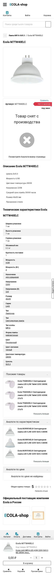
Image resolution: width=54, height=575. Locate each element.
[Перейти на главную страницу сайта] (22, 4)
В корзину (28, 563)
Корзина (47, 15)
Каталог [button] (7, 537)
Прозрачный (11, 342)
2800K (8, 357)
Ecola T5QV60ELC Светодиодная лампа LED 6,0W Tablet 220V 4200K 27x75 (32, 395)
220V (8, 284)
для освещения (12, 277)
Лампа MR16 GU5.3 (17, 35)
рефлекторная (12, 335)
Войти (27, 15)
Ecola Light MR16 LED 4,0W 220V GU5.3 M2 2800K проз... (32, 551)
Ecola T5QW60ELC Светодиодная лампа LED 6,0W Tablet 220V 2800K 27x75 (32, 384)
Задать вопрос (53, 287)
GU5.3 (8, 364)
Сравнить (7, 571)
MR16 (8, 328)
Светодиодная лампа (15, 321)
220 (7, 292)
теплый (9, 350)
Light (8, 306)
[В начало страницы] (48, 569)
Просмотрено (37, 571)
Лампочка (10, 313)
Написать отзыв (41, 491)
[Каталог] (5, 4)
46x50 (8, 299)
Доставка (27, 537)
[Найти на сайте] (48, 24)
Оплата (17, 537)
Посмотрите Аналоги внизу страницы (27, 157)
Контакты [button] (7, 15)
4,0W (8, 263)
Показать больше (41, 414)
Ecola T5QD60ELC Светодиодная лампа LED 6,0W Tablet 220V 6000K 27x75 (32, 406)
